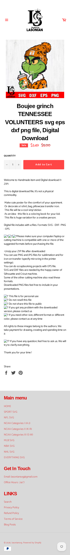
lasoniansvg (17, 542)
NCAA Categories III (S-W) (18, 435)
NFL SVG (9, 417)
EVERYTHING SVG (14, 457)
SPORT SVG (10, 412)
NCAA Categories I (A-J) (17, 423)
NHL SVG (9, 452)
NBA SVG (9, 446)
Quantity (10, 156)
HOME (7, 406)
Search (8, 502)
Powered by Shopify (32, 542)
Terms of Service (13, 519)
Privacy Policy (11, 507)
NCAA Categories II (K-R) (18, 429)
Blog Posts (10, 524)
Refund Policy (11, 513)
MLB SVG (9, 440)
